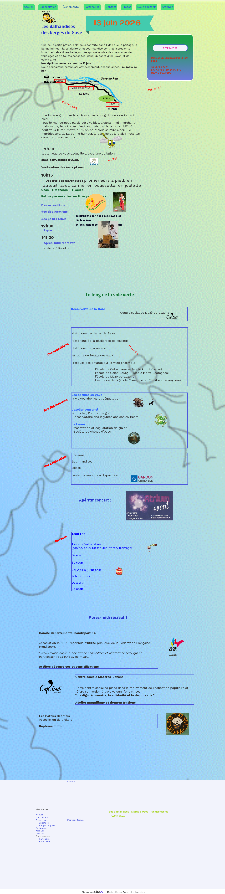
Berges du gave (45, 825)
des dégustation (53, 211)
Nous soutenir (146, 6)
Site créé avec (88, 892)
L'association (47, 6)
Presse (126, 6)
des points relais (53, 219)
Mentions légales (75, 820)
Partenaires (92, 6)
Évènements (70, 6)
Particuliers (44, 841)
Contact (111, 6)
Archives (167, 6)
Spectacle (42, 823)
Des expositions (53, 205)
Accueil (29, 6)
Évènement (41, 820)
